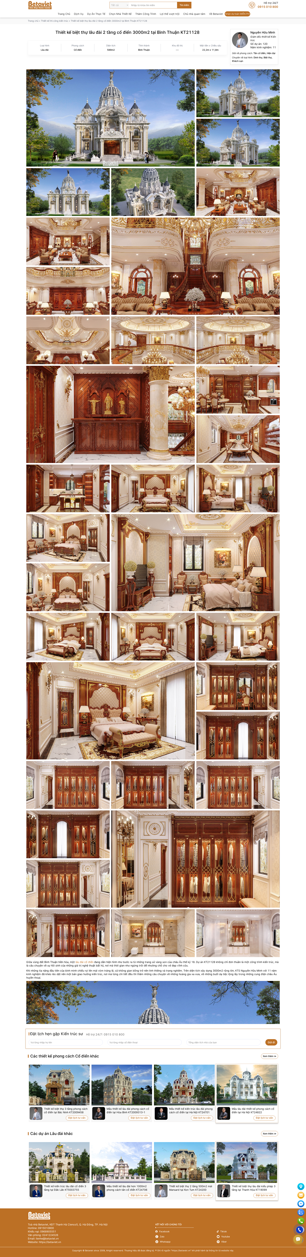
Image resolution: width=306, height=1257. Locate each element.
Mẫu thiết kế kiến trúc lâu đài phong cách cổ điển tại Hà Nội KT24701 (191, 1110)
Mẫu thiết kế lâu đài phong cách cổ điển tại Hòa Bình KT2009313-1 (128, 1110)
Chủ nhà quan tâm (194, 13)
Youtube (247, 1236)
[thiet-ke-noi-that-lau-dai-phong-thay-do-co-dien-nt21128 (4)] (238, 735)
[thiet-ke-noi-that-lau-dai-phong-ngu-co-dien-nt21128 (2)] (238, 637)
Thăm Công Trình (145, 13)
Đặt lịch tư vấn (76, 1117)
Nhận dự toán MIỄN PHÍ (237, 13)
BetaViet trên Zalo (300, 1212)
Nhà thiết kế (254, 46)
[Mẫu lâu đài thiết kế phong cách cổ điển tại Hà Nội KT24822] (247, 1085)
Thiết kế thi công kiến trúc (54, 20)
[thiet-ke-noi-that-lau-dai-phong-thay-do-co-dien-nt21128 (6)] (68, 834)
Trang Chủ (64, 13)
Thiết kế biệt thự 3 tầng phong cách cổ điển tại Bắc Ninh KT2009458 (65, 1110)
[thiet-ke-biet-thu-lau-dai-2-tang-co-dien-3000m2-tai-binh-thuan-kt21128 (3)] (238, 143)
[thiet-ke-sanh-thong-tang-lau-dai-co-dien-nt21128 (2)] (153, 340)
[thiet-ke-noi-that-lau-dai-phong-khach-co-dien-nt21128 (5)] (238, 192)
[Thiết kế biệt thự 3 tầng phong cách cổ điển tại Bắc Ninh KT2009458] (59, 1085)
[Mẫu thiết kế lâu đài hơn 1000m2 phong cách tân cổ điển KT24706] (121, 1162)
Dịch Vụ (78, 13)
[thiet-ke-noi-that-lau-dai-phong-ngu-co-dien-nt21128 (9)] (68, 587)
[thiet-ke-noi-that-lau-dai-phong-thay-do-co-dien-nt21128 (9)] (68, 884)
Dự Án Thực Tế (96, 13)
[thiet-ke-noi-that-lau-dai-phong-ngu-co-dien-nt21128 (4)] (153, 488)
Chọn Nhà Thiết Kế (120, 13)
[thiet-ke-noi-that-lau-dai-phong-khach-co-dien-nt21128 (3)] (68, 291)
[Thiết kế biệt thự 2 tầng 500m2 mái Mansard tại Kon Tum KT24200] (184, 1162)
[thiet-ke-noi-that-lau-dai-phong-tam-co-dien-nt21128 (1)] (238, 933)
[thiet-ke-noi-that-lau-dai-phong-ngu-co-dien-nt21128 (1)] (153, 637)
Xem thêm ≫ (269, 1056)
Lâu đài (44, 49)
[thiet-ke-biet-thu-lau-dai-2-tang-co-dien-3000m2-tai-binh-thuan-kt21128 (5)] (153, 192)
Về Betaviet (216, 13)
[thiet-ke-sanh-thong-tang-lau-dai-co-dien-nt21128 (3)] (238, 340)
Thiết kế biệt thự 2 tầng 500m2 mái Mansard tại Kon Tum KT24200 (190, 1188)
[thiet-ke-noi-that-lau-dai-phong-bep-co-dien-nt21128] (68, 488)
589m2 (111, 49)
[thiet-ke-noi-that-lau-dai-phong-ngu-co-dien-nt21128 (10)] (68, 637)
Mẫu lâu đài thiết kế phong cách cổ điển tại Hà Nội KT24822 (253, 1110)
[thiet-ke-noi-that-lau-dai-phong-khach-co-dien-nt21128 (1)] (68, 241)
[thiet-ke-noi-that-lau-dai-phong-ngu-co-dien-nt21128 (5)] (238, 488)
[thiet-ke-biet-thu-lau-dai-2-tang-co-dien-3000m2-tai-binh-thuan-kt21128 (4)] (68, 192)
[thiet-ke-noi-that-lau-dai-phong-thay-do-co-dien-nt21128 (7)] (238, 686)
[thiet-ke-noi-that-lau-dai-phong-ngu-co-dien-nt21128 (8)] (195, 562)
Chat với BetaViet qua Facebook (300, 1203)
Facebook (186, 1231)
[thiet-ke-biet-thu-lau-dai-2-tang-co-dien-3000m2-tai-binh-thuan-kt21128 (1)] (110, 118)
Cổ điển (78, 49)
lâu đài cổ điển (84, 962)
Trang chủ (33, 20)
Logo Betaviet (40, 5)
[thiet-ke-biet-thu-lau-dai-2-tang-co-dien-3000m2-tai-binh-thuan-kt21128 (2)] (238, 93)
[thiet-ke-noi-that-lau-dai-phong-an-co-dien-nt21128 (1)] (238, 439)
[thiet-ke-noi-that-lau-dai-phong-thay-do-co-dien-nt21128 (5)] (153, 785)
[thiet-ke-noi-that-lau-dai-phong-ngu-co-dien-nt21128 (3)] (110, 710)
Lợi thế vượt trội (169, 13)
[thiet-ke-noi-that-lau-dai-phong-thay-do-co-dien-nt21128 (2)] (238, 785)
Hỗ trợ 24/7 (263, 5)
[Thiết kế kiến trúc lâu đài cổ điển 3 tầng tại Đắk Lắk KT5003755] (59, 1162)
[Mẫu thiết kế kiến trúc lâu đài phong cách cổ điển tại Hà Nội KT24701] (184, 1085)
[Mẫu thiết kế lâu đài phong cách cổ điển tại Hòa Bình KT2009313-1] (121, 1085)
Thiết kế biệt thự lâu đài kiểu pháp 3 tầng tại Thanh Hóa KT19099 (253, 1188)
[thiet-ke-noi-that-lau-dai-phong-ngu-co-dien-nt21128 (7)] (68, 538)
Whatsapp (186, 1241)
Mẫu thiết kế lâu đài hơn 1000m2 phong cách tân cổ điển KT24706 (127, 1188)
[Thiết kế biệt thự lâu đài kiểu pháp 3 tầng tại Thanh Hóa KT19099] (247, 1162)
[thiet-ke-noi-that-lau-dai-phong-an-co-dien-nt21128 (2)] (238, 390)
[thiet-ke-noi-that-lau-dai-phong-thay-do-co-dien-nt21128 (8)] (195, 859)
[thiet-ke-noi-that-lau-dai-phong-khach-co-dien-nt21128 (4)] (68, 340)
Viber (247, 1241)
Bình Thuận (144, 49)
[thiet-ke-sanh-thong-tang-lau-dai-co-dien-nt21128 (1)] (110, 414)
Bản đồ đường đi (300, 1186)
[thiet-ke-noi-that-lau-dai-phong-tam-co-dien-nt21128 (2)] (153, 933)
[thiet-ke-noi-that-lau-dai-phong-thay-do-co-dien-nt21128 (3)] (68, 933)
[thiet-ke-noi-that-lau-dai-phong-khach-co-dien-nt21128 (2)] (195, 266)
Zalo (186, 1236)
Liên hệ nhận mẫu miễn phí (300, 1195)
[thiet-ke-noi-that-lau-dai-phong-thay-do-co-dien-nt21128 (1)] (68, 785)
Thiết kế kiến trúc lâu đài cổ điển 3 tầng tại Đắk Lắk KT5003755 (65, 1188)
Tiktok (247, 1231)
